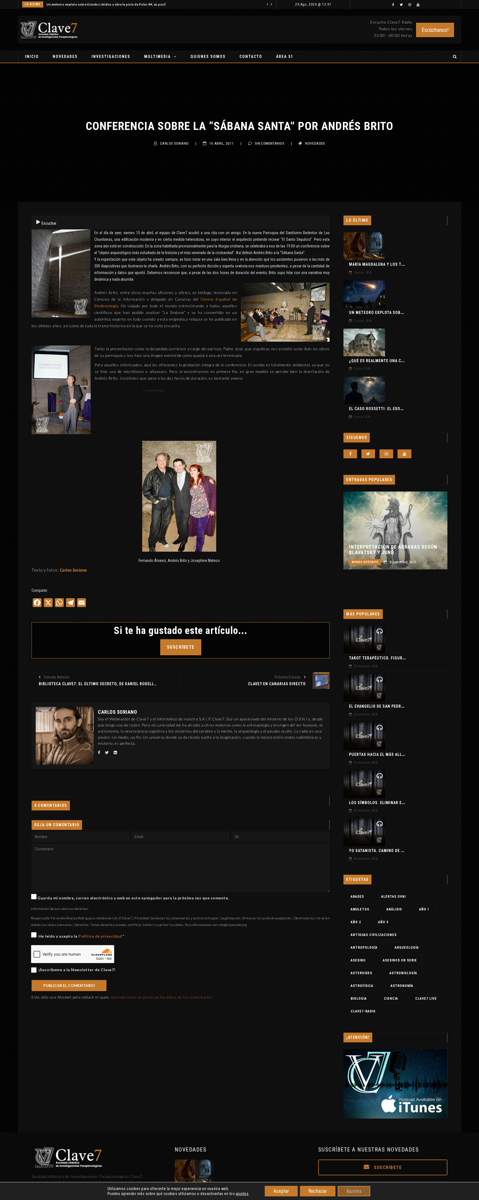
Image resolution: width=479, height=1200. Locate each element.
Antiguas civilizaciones (374, 935)
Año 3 (383, 922)
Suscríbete (387, 1167)
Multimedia (157, 56)
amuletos (360, 909)
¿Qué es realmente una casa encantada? (391, 361)
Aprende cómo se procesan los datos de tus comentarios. (162, 997)
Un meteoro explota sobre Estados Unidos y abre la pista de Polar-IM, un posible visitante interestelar (124, 4)
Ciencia (391, 999)
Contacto (251, 56)
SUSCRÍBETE (181, 647)
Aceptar (281, 1191)
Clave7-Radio (363, 1011)
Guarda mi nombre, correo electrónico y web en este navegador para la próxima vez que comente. (133, 897)
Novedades (65, 56)
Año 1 (424, 909)
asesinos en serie (400, 960)
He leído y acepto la (81, 936)
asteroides (361, 973)
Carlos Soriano (174, 143)
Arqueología (407, 948)
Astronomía (402, 986)
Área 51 (284, 56)
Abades (357, 897)
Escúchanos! (435, 30)
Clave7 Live (426, 999)
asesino (358, 960)
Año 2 (356, 922)
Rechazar (318, 1191)
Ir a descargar (153, 390)
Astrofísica (362, 986)
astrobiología (403, 973)
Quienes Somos (208, 56)
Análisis (394, 909)
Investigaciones (110, 56)
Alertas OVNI (393, 897)
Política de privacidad (100, 936)
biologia (359, 999)
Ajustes (354, 1191)
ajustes (242, 1193)
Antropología (364, 948)
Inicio (32, 56)
